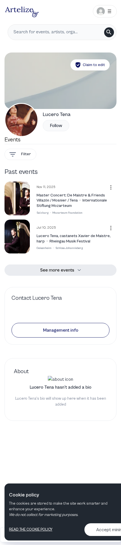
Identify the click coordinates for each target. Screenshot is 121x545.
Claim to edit (94, 65)
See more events (57, 270)
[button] (60, 330)
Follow (56, 125)
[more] (110, 187)
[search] (109, 32)
